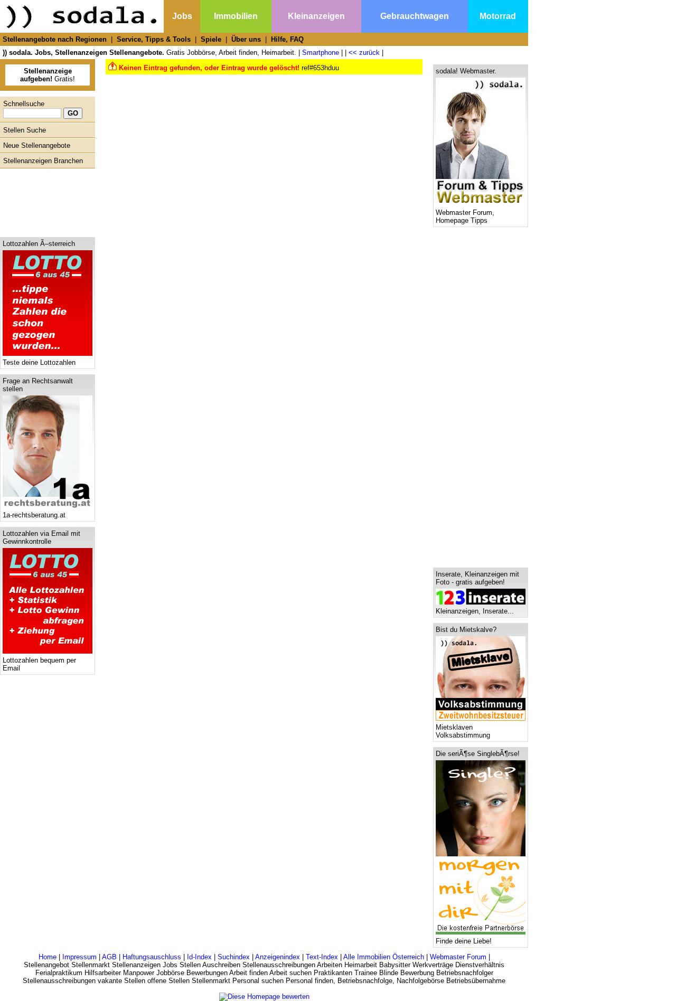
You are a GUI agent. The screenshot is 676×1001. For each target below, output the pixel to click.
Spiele (211, 39)
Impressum (79, 957)
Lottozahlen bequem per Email (39, 664)
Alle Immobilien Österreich (383, 957)
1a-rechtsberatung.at (34, 515)
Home (48, 957)
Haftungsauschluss (152, 957)
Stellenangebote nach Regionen (55, 39)
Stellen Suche (24, 130)
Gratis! (47, 75)
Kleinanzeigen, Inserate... (475, 611)
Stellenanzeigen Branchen (43, 161)
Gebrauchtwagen (414, 16)
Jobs (182, 16)
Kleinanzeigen (316, 16)
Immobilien (236, 16)
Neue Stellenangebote (36, 145)
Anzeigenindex (277, 957)
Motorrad (498, 16)
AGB (109, 957)
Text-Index (322, 957)
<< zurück (364, 52)
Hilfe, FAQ (287, 39)
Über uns (246, 39)
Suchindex (234, 957)
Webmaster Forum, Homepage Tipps (465, 216)
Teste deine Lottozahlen (39, 362)
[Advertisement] (45, 200)
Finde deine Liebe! (464, 941)
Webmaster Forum (458, 957)
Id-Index (199, 957)
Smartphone (320, 52)
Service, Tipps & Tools (154, 39)
